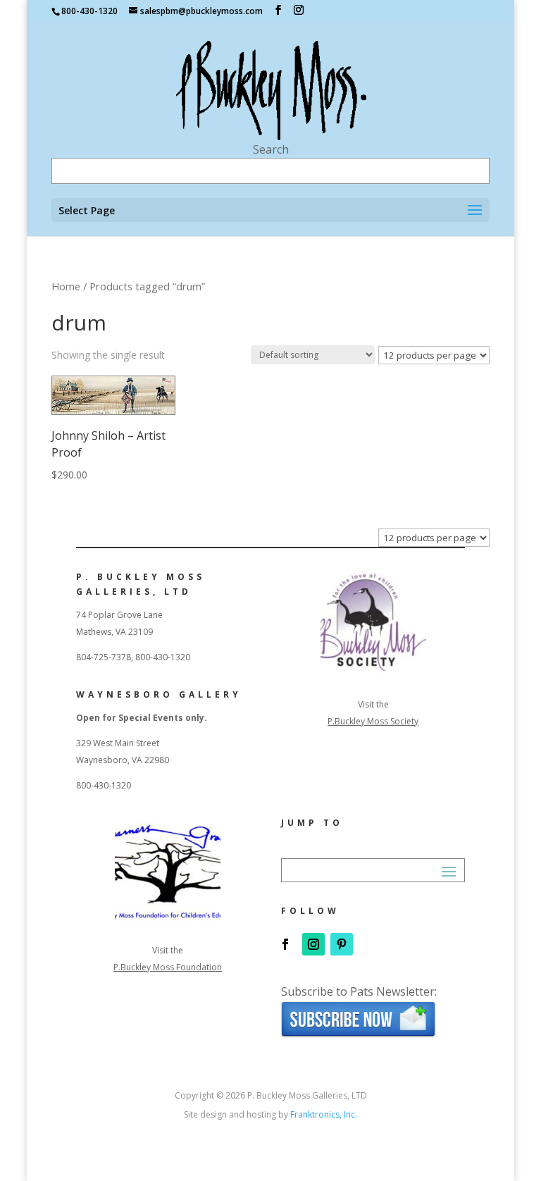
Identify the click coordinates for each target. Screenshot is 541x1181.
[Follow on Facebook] (285, 944)
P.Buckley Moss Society (373, 721)
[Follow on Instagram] (313, 944)
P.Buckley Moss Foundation (167, 967)
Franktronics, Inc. (323, 1114)
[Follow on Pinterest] (341, 944)
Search (271, 149)
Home (65, 286)
